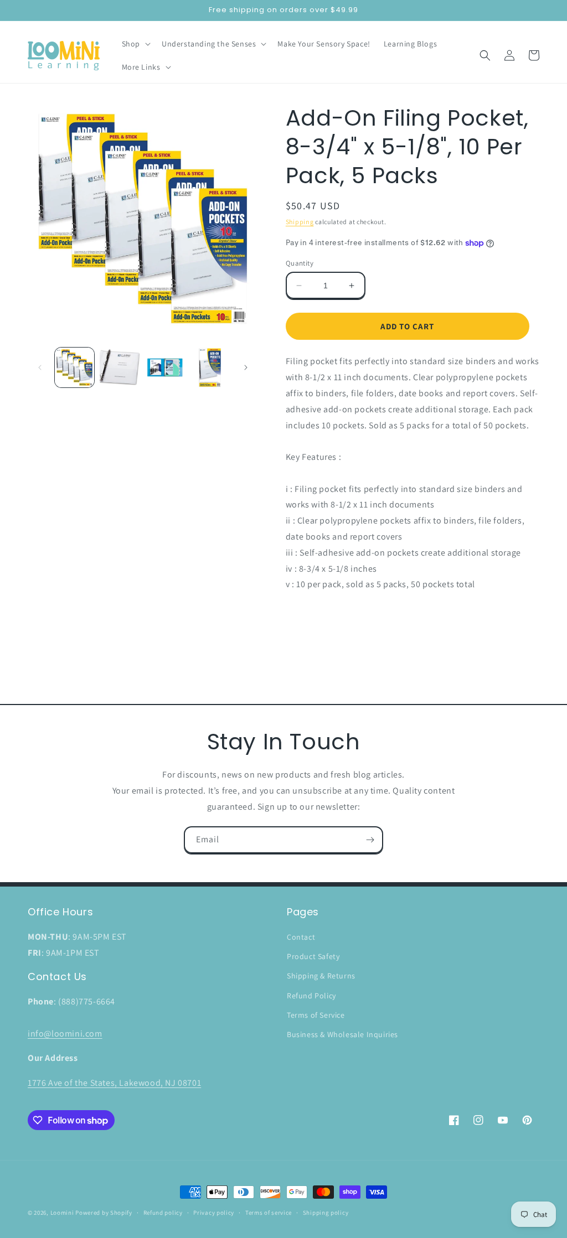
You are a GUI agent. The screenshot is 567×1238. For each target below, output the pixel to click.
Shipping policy (326, 1212)
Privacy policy (213, 1212)
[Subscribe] (370, 839)
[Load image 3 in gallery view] (164, 367)
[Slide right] (246, 367)
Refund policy (163, 1212)
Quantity (299, 263)
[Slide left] (40, 367)
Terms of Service (316, 1015)
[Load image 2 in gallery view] (119, 367)
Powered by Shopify (103, 1212)
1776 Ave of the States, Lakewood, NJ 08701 (114, 1083)
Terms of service (268, 1212)
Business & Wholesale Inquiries (342, 1034)
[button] (135, 43)
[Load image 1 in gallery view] (74, 367)
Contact (301, 937)
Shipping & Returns (321, 976)
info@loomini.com (65, 1033)
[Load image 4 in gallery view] (209, 367)
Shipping (300, 221)
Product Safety (313, 956)
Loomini (62, 1212)
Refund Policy (311, 996)
